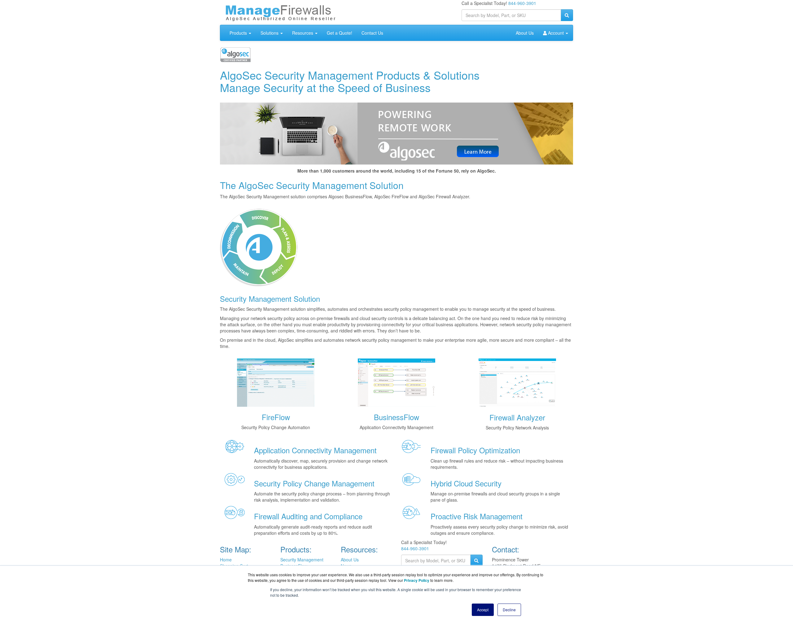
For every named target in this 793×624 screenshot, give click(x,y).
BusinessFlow (396, 416)
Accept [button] (483, 609)
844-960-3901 (522, 3)
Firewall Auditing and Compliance (308, 516)
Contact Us (372, 33)
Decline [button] (509, 609)
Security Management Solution (270, 298)
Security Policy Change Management (314, 483)
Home (226, 559)
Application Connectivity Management (315, 450)
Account (556, 33)
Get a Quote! (339, 33)
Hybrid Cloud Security (466, 483)
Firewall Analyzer (517, 417)
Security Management (301, 559)
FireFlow (276, 416)
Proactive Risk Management (477, 516)
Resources (303, 33)
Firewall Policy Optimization (475, 450)
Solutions (270, 33)
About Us (525, 33)
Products (239, 33)
